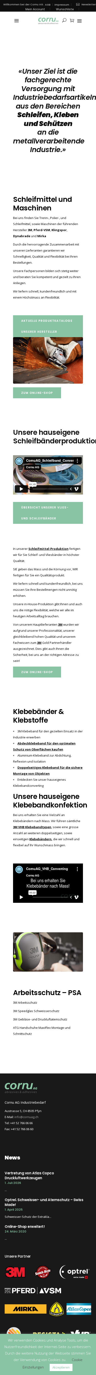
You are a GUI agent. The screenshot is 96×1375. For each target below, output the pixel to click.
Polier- (54, 218)
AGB (48, 4)
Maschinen (32, 208)
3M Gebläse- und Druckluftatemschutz (40, 1019)
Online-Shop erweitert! (25, 1226)
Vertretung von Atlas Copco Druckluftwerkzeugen (29, 1175)
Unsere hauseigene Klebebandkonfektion (50, 800)
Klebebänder (35, 712)
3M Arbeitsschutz (25, 1002)
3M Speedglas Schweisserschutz (36, 1011)
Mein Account (35, 9)
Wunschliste (65, 9)
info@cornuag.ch (26, 1117)
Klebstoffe (30, 720)
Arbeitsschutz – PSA (47, 993)
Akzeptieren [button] (61, 1367)
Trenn (43, 218)
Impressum (62, 4)
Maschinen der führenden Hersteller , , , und (45, 230)
